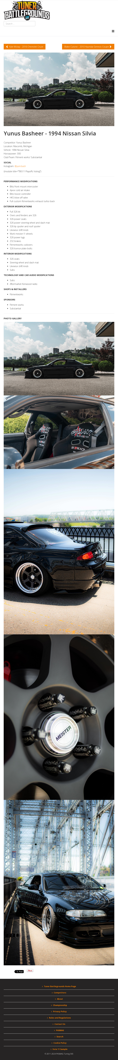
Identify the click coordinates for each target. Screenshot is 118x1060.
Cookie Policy (60, 1043)
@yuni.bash (20, 166)
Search (60, 1036)
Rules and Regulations (60, 1017)
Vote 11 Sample (60, 1049)
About (60, 999)
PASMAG (60, 1030)
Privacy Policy (60, 1011)
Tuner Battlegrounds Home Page (60, 986)
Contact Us (60, 1024)
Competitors (60, 992)
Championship (60, 1005)
